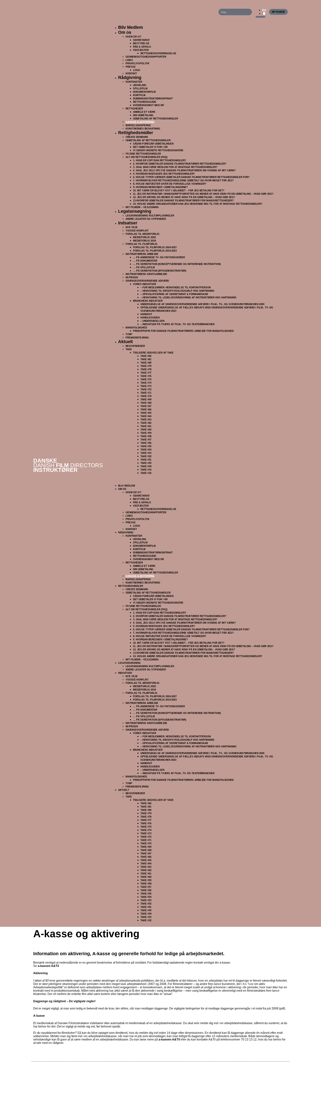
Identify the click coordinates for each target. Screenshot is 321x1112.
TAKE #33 (145, 469)
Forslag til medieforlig (142, 234)
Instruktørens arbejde (142, 254)
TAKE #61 (145, 426)
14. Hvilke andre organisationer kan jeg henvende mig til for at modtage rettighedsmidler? (197, 203)
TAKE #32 (145, 473)
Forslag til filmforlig (141, 244)
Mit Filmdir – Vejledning (142, 659)
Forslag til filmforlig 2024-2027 (155, 247)
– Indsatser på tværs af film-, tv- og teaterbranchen (177, 324)
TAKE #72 (145, 389)
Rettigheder (134, 108)
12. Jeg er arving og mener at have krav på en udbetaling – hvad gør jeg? (184, 197)
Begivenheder (135, 346)
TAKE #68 (145, 402)
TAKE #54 (145, 449)
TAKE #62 (145, 423)
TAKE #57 (145, 439)
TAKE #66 (145, 409)
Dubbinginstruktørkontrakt (153, 98)
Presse (131, 66)
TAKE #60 (145, 429)
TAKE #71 (145, 392)
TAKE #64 (145, 416)
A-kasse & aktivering (140, 122)
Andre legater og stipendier (146, 219)
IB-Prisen (132, 277)
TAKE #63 (145, 419)
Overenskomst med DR (148, 105)
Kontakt (131, 529)
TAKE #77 (145, 372)
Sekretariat (141, 40)
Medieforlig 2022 (144, 237)
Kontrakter (134, 81)
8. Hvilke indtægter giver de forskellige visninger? (169, 183)
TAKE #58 (145, 436)
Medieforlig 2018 (144, 240)
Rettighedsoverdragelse (158, 53)
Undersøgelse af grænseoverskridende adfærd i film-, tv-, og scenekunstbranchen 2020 (202, 304)
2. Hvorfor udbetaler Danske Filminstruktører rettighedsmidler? (179, 163)
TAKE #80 (145, 362)
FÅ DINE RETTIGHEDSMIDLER (143, 153)
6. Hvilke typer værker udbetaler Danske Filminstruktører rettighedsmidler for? (191, 177)
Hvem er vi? (133, 36)
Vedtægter (141, 50)
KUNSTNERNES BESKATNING (143, 582)
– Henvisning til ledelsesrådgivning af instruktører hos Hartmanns (188, 297)
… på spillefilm (144, 267)
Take (129, 349)
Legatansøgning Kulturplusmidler (150, 215)
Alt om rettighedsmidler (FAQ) (146, 157)
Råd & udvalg (142, 46)
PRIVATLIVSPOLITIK (137, 63)
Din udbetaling (143, 115)
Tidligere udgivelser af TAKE (153, 352)
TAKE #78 (145, 369)
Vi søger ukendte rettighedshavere (158, 150)
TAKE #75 (145, 379)
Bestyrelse (141, 43)
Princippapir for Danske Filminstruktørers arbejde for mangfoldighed (183, 331)
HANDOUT (146, 314)
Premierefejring (137, 337)
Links (129, 60)
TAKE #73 (145, 386)
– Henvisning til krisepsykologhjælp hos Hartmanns (177, 290)
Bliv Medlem (130, 27)
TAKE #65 (145, 412)
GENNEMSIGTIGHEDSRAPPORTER (146, 56)
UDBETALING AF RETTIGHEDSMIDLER (155, 118)
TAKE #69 (145, 399)
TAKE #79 (145, 366)
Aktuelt (125, 341)
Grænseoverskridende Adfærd (147, 280)
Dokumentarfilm (144, 91)
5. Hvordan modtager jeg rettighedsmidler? (164, 173)
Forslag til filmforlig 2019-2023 (155, 250)
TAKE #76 (145, 376)
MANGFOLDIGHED (136, 327)
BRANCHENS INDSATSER (148, 300)
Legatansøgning (134, 211)
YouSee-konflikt (137, 230)
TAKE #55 (145, 446)
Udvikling (139, 85)
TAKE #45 (145, 463)
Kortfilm (139, 95)
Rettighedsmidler (135, 132)
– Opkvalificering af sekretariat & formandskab (174, 294)
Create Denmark (137, 137)
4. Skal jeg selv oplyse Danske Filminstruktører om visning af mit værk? (184, 170)
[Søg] (248, 12)
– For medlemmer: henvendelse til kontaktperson (175, 287)
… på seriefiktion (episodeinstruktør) (159, 270)
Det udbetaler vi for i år (150, 147)
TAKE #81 (145, 359)
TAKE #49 (145, 466)
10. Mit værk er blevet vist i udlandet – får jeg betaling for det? (178, 190)
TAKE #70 (145, 396)
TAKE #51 (145, 459)
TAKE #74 (145, 382)
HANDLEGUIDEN (150, 317)
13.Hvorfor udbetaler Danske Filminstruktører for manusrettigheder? (183, 200)
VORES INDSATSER (144, 284)
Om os (124, 32)
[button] (199, 479)
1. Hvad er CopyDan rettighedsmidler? (159, 160)
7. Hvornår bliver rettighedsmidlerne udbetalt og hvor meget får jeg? (183, 180)
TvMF (129, 334)
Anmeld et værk (144, 112)
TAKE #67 (145, 406)
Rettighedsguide (144, 101)
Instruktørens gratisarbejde (146, 274)
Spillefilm (140, 88)
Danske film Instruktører (68, 465)
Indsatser (127, 223)
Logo (136, 70)
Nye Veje (132, 227)
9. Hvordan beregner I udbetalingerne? (160, 187)
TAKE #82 (145, 356)
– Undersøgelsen (152, 321)
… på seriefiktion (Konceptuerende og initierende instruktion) (177, 264)
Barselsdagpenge (138, 125)
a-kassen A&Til (48, 965)
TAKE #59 (145, 433)
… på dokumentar (145, 260)
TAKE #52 (145, 456)
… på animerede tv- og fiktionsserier (159, 257)
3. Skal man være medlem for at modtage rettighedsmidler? (175, 167)
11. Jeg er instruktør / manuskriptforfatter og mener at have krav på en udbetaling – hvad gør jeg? (203, 193)
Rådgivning (129, 77)
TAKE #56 (145, 443)
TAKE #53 (145, 453)
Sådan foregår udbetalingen (153, 143)
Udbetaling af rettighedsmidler (148, 140)
